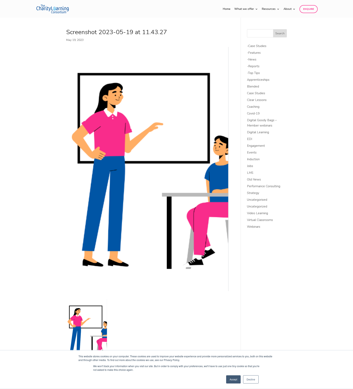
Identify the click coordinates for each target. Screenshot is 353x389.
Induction (253, 159)
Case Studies (256, 93)
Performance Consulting (263, 186)
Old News (254, 179)
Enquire (308, 9)
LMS (250, 173)
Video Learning (257, 213)
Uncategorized (257, 206)
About (288, 9)
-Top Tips (253, 73)
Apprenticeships (258, 80)
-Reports (253, 66)
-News (251, 59)
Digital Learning (258, 132)
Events (252, 152)
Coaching (253, 107)
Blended (253, 86)
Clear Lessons (257, 100)
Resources (269, 9)
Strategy (253, 193)
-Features (254, 53)
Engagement (256, 146)
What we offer (244, 9)
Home (226, 9)
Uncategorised (257, 200)
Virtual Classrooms (260, 220)
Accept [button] (233, 379)
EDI (249, 139)
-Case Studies (256, 46)
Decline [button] (251, 379)
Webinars (253, 227)
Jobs (250, 166)
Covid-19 (253, 113)
